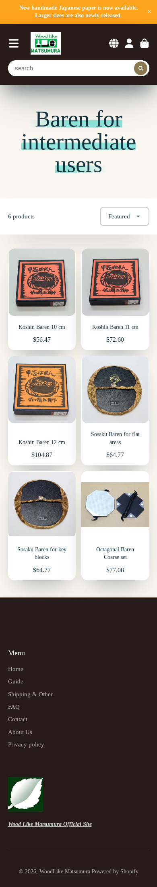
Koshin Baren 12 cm (42, 410)
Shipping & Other (30, 694)
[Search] (141, 68)
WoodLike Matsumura (64, 872)
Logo (46, 43)
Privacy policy (26, 744)
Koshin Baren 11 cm (115, 299)
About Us (20, 731)
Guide (15, 681)
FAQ (14, 706)
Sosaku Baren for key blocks (42, 526)
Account (129, 43)
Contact (17, 719)
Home (15, 668)
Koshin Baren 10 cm (42, 299)
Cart (144, 43)
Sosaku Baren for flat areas (115, 410)
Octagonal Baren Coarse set (115, 526)
